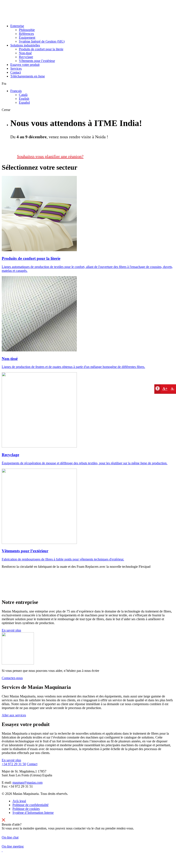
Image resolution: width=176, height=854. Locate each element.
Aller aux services (14, 715)
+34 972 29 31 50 (14, 764)
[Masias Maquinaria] (17, 18)
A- (172, 388)
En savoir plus (11, 630)
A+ (164, 388)
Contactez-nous (12, 678)
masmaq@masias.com (27, 782)
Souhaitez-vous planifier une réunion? (50, 156)
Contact (32, 764)
